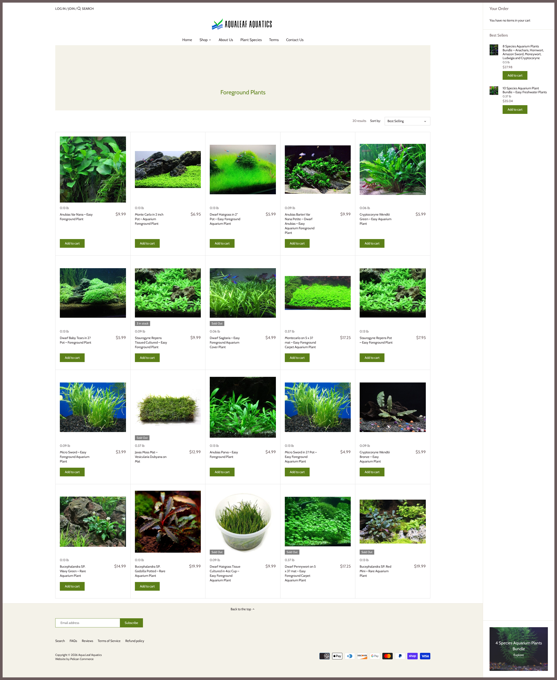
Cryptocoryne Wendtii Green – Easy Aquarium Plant (375, 219)
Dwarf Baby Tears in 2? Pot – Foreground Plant (75, 340)
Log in (60, 9)
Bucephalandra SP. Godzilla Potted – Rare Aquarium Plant (150, 571)
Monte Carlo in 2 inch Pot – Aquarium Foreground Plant (149, 219)
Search (60, 641)
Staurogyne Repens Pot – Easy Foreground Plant (376, 340)
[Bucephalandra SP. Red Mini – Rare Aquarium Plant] (393, 522)
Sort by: (375, 121)
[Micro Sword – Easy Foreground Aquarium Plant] (93, 407)
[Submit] (79, 9)
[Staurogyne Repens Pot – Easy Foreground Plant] (393, 293)
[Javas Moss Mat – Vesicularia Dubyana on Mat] (168, 407)
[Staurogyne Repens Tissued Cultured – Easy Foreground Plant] (168, 293)
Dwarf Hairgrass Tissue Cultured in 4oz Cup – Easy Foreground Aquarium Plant (225, 573)
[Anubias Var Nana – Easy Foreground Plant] (93, 169)
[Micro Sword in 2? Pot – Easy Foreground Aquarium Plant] (318, 407)
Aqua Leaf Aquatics (90, 655)
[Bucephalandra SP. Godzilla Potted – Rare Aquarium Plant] (168, 522)
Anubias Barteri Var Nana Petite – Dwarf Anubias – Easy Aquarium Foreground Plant (299, 224)
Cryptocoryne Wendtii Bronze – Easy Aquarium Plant (375, 456)
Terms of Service (109, 641)
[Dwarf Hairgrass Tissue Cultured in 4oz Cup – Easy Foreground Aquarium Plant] (243, 522)
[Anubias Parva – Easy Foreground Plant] (243, 407)
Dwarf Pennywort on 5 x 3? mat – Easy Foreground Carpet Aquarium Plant (300, 573)
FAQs (73, 641)
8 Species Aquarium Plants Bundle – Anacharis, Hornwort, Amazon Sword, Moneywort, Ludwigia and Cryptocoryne (523, 52)
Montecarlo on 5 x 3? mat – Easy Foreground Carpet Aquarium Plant (300, 342)
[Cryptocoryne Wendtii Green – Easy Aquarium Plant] (393, 169)
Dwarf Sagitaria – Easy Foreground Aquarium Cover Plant (225, 342)
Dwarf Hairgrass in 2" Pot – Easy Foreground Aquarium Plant (225, 219)
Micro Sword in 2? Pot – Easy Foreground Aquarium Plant (301, 456)
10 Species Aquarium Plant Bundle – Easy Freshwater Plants (525, 90)
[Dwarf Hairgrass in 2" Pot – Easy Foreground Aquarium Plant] (243, 169)
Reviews (87, 641)
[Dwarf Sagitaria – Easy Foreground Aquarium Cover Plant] (243, 293)
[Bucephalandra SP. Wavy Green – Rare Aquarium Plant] (93, 522)
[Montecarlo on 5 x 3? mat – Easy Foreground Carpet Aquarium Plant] (318, 293)
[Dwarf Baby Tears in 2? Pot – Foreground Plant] (93, 293)
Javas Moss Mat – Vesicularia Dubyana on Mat (150, 456)
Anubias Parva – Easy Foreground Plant (224, 454)
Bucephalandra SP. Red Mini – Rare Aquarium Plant (375, 571)
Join (71, 9)
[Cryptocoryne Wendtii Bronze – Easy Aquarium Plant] (393, 407)
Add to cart (515, 75)
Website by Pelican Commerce (74, 659)
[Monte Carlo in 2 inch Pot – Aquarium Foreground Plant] (168, 169)
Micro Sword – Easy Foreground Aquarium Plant (74, 456)
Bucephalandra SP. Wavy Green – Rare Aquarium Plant (73, 571)
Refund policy (134, 641)
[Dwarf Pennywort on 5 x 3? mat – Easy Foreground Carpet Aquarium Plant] (318, 522)
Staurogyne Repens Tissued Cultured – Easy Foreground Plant (151, 342)
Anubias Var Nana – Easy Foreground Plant (76, 217)
